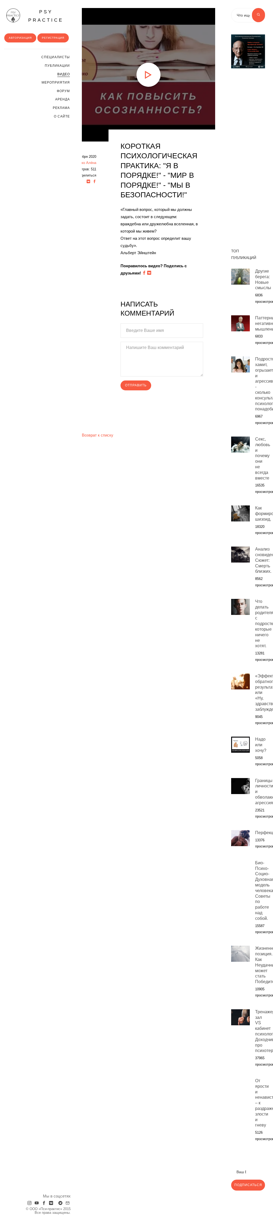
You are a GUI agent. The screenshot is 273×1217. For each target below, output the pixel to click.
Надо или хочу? (260, 745)
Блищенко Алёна (82, 163)
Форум (63, 91)
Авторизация (20, 37)
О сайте (62, 116)
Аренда (62, 99)
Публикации (57, 66)
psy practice (45, 16)
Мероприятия (56, 82)
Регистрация (53, 37)
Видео (63, 74)
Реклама (61, 108)
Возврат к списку (97, 435)
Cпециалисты (55, 57)
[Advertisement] (248, 156)
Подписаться (248, 1185)
